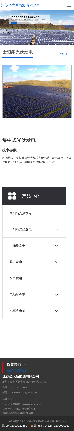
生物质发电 (17, 245)
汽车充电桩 (17, 310)
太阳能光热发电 (20, 213)
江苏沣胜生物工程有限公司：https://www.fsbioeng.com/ (19, 410)
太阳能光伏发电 (20, 229)
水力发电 (15, 278)
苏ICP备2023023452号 (16, 425)
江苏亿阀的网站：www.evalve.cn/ (21, 404)
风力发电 (15, 262)
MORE (64, 53)
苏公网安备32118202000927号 (53, 425)
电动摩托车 (17, 294)
